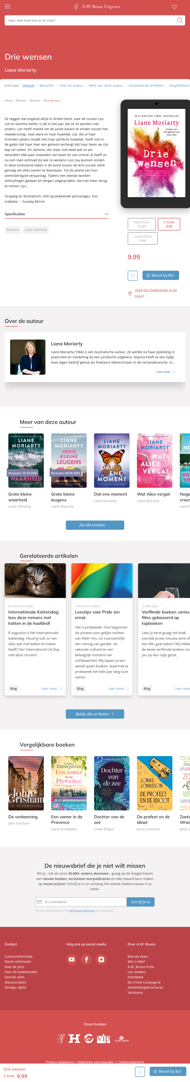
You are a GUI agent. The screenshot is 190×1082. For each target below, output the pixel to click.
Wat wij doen (138, 956)
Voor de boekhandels (21, 972)
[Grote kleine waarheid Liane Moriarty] (26, 471)
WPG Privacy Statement (82, 910)
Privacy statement (60, 1062)
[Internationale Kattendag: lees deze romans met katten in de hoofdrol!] (35, 629)
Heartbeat (135, 977)
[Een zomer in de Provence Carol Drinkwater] (69, 794)
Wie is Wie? (136, 961)
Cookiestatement (131, 1062)
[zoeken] (180, 20)
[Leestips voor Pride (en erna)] (102, 629)
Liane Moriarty (36, 229)
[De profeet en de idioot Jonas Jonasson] (154, 794)
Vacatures (135, 992)
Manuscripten (15, 982)
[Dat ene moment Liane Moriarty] (111, 469)
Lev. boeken (137, 972)
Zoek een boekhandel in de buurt (156, 293)
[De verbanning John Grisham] (26, 791)
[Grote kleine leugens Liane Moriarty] (69, 471)
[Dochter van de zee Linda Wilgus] (111, 794)
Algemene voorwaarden (95, 1062)
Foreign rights (15, 987)
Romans (12, 229)
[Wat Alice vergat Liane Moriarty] (154, 469)
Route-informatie (18, 961)
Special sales (15, 977)
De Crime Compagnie (144, 982)
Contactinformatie (19, 956)
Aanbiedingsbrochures (145, 987)
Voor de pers (14, 967)
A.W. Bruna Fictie (141, 967)
